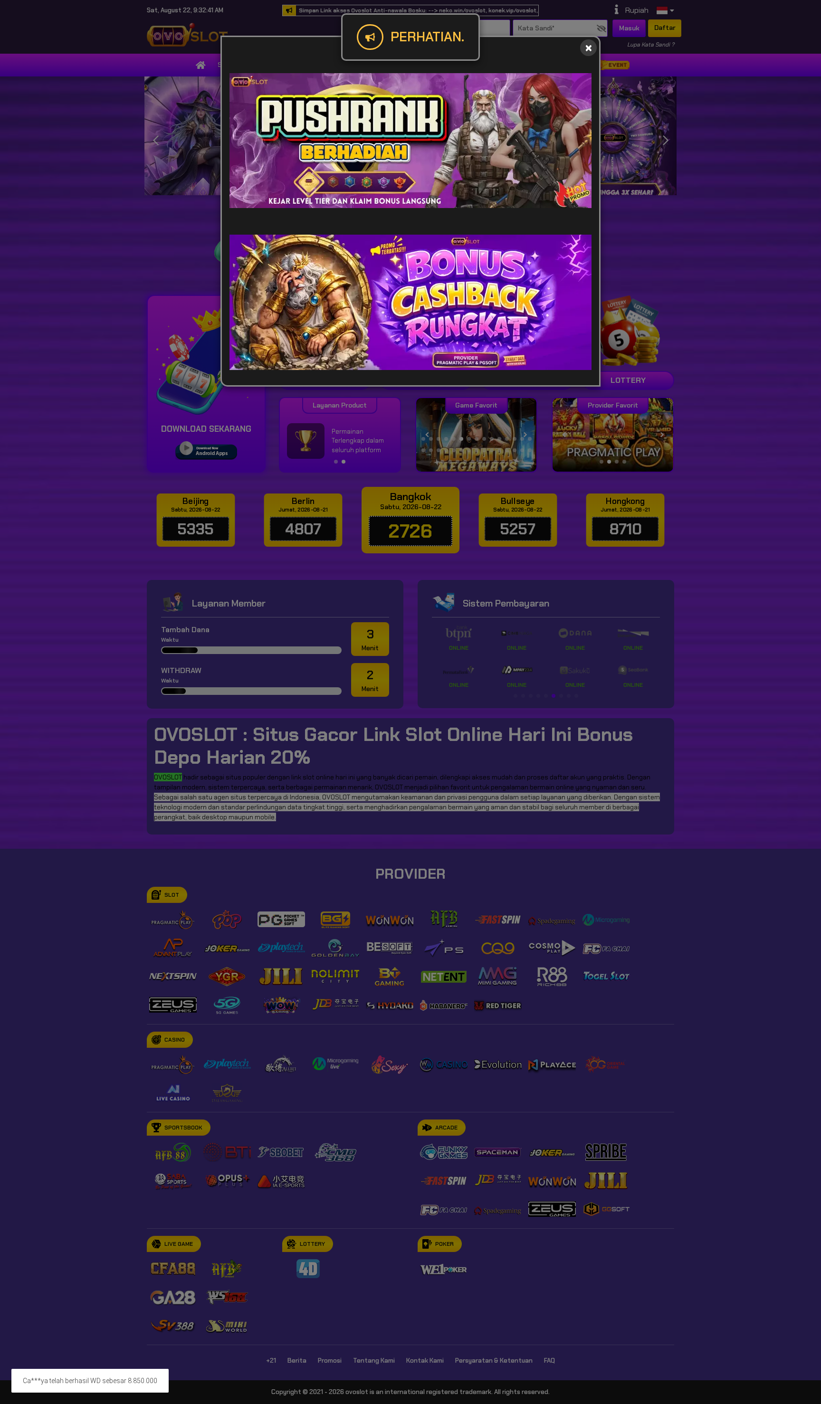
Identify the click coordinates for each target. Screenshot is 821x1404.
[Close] (588, 47)
